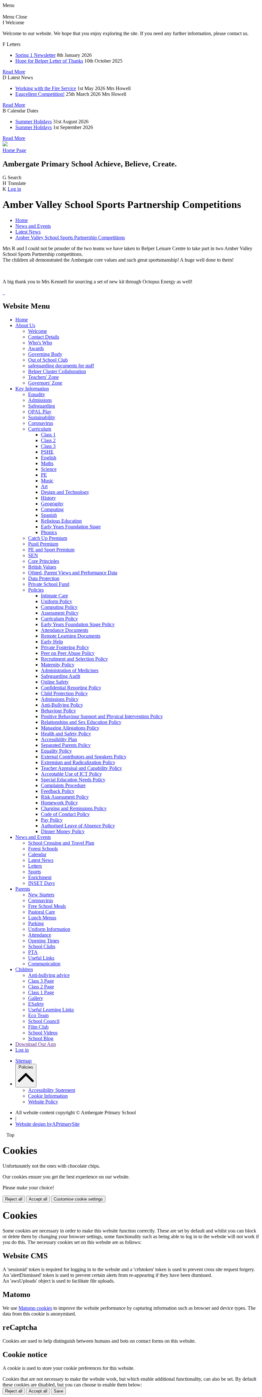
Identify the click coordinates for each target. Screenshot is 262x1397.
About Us (25, 325)
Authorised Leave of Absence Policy (78, 825)
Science (49, 469)
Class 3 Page (41, 981)
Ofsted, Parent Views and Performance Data (72, 572)
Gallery (35, 998)
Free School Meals (47, 906)
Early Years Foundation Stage (71, 526)
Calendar (37, 854)
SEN (33, 555)
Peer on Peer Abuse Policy (68, 653)
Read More (14, 71)
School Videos (43, 1032)
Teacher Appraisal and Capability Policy (81, 768)
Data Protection (43, 578)
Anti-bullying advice (49, 975)
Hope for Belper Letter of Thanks (49, 61)
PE (44, 475)
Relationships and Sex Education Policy (81, 722)
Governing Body (45, 354)
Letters (35, 866)
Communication (44, 963)
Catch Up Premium (47, 538)
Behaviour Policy (58, 710)
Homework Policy (59, 802)
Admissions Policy (60, 699)
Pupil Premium (43, 544)
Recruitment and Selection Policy (74, 659)
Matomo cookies (35, 1308)
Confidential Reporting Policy (71, 687)
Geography (52, 503)
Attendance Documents (64, 630)
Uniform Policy (56, 601)
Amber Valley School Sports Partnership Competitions (70, 237)
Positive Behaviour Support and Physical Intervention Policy (102, 716)
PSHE (47, 452)
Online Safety (55, 682)
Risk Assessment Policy (65, 797)
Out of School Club (48, 360)
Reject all (13, 1199)
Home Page (14, 150)
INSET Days (41, 883)
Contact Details (43, 337)
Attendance (39, 935)
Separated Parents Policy (66, 745)
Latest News (28, 231)
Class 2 (48, 440)
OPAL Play (39, 411)
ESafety (36, 1004)
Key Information (32, 388)
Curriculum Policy (59, 618)
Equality (36, 394)
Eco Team (38, 1015)
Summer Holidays (33, 121)
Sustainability (41, 417)
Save (58, 1391)
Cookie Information (48, 1096)
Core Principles (43, 561)
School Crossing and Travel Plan (61, 843)
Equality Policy (56, 751)
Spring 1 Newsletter (35, 55)
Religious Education (61, 521)
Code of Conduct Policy (65, 814)
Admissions (40, 400)
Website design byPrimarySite (47, 1124)
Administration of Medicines (69, 670)
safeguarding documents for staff (61, 365)
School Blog (40, 1038)
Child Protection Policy (64, 693)
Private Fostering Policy (65, 647)
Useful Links (41, 958)
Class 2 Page (41, 986)
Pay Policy (52, 820)
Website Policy (43, 1101)
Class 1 (48, 434)
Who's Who (40, 342)
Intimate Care (54, 595)
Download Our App (35, 1044)
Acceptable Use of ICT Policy (71, 774)
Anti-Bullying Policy (62, 705)
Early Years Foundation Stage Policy (78, 624)
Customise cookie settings (78, 1199)
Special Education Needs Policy (73, 779)
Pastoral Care (41, 912)
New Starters (41, 894)
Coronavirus (40, 423)
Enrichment (39, 877)
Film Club (38, 1027)
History (48, 498)
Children (24, 969)
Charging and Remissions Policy (74, 808)
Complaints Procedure (63, 785)
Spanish (49, 515)
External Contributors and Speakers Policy (84, 756)
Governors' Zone (45, 383)
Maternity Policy (57, 664)
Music (47, 480)
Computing (52, 509)
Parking (36, 923)
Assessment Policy (60, 613)
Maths (47, 463)
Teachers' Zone (43, 377)
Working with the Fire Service (45, 88)
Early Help (52, 641)
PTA (33, 952)
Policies (36, 590)
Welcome (37, 331)
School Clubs (41, 946)
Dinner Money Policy (63, 831)
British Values (42, 567)
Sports (34, 871)
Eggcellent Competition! (40, 94)
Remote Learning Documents (70, 636)
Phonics (49, 532)
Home (21, 220)
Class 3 (48, 446)
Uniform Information (49, 929)
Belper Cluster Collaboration (57, 371)
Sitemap (23, 1060)
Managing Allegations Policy (70, 728)
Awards (36, 348)
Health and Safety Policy (66, 733)
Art (44, 486)
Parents (22, 889)
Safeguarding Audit (60, 676)
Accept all (38, 1199)
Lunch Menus (42, 917)
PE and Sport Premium (51, 549)
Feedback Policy (57, 791)
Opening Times (43, 940)
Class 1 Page (41, 992)
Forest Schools (43, 848)
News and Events (33, 226)
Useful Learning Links (51, 1009)
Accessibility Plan (59, 739)
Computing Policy (59, 607)
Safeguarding (41, 406)
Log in (14, 189)
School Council (43, 1021)
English (48, 457)
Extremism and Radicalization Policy (78, 762)
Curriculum (39, 429)
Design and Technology (65, 492)
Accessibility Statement (51, 1090)
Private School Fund (48, 584)
